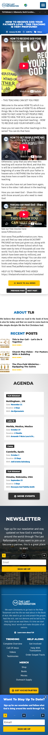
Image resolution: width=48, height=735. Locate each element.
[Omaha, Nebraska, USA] (24, 479)
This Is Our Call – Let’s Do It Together (27, 340)
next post (32, 291)
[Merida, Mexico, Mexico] (24, 428)
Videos (39, 32)
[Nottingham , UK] (24, 403)
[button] (43, 5)
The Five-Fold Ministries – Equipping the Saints (26, 365)
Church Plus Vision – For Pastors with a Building (30, 353)
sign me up (24, 569)
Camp (10, 446)
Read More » (17, 345)
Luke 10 (10, 421)
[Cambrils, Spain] (24, 453)
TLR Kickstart (13, 396)
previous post (18, 291)
